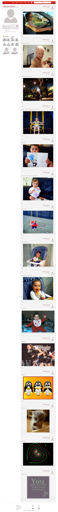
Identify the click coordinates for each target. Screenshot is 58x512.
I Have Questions (19, 508)
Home (13, 2)
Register (17, 2)
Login (53, 2)
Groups (25, 2)
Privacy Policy (18, 506)
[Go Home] (4, 2)
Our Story (17, 505)
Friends (6, 36)
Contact (17, 509)
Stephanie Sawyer (46, 6)
